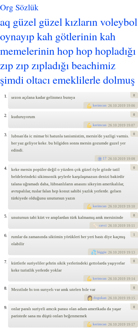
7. (5, 261)
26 (110, 106)
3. (5, 134)
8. (5, 288)
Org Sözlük (19, 7)
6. (5, 235)
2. (5, 115)
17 (105, 158)
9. (5, 307)
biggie (102, 252)
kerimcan (100, 105)
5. (5, 216)
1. (5, 96)
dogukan (100, 298)
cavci (103, 225)
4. (5, 168)
